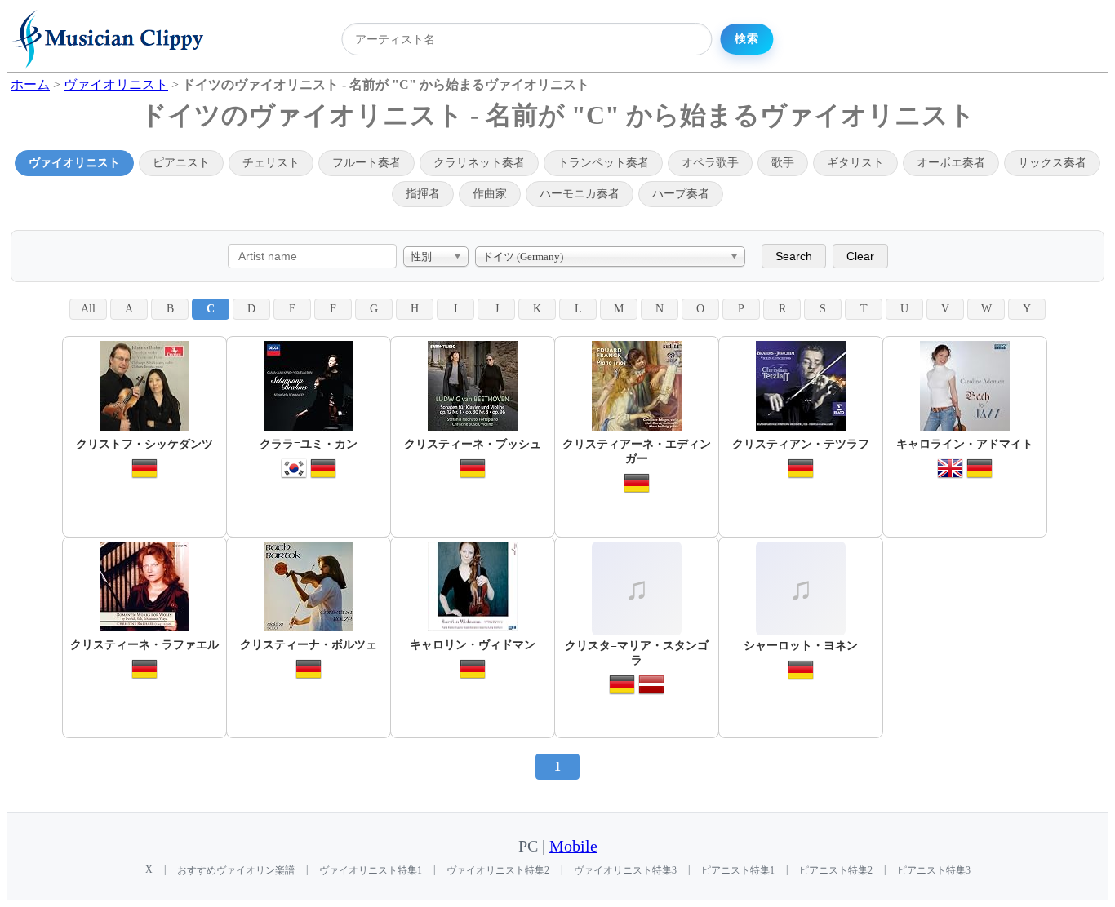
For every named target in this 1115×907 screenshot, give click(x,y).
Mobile (573, 846)
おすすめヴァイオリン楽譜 (236, 870)
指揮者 (423, 194)
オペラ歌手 (710, 163)
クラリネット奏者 (479, 163)
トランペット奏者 (603, 163)
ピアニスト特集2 (836, 870)
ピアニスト (181, 163)
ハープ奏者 (680, 194)
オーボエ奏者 (951, 163)
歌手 (782, 163)
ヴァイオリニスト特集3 (625, 870)
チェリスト (271, 163)
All (88, 309)
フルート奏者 (366, 163)
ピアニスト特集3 (934, 870)
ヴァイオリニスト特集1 (370, 870)
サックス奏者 (1052, 163)
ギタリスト (855, 163)
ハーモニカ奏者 (580, 194)
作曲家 (490, 194)
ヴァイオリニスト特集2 (497, 870)
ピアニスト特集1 (738, 870)
